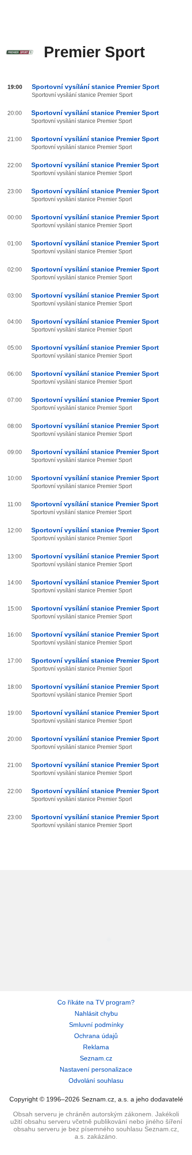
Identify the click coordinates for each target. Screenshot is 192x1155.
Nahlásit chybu (96, 1013)
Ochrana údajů (96, 1036)
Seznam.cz (96, 1058)
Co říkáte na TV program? (96, 1002)
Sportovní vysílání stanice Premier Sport (95, 86)
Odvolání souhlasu (96, 1080)
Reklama (96, 1047)
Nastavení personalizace (96, 1069)
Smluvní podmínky (96, 1024)
